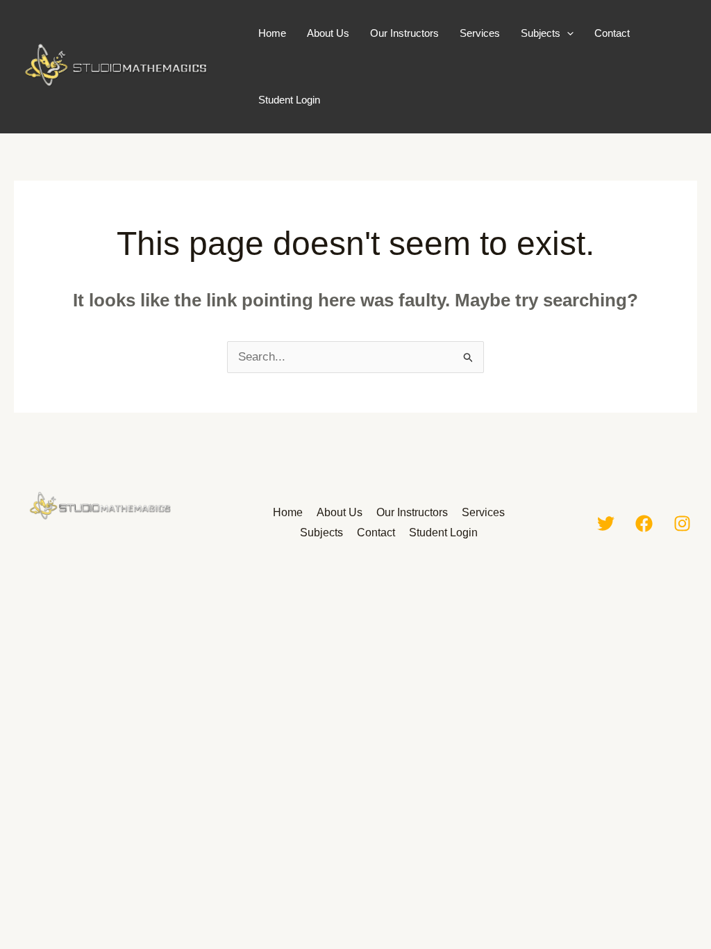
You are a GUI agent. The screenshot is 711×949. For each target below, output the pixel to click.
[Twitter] (605, 523)
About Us (328, 33)
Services (480, 33)
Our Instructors (404, 33)
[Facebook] (644, 523)
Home (272, 33)
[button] (567, 33)
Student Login (289, 100)
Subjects (540, 33)
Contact (612, 33)
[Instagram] (682, 523)
